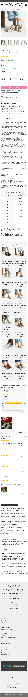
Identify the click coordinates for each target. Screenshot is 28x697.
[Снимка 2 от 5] (12, 38)
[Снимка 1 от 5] (11, 38)
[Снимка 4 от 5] (15, 38)
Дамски (6, 9)
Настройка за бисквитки (7, 639)
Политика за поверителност (8, 649)
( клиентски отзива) (12, 56)
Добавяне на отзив (6, 398)
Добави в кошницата (14, 87)
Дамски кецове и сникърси (14, 9)
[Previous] (3, 24)
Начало (2, 9)
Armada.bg (14, 687)
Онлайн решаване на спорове (8, 637)
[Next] (24, 24)
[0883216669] (17, 1)
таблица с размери (22, 74)
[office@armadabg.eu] (15, 1)
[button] (2, 5)
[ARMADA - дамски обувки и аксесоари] (14, 5)
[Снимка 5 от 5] (16, 38)
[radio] (2, 79)
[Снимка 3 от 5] (14, 38)
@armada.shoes (13, 683)
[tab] (10, 505)
